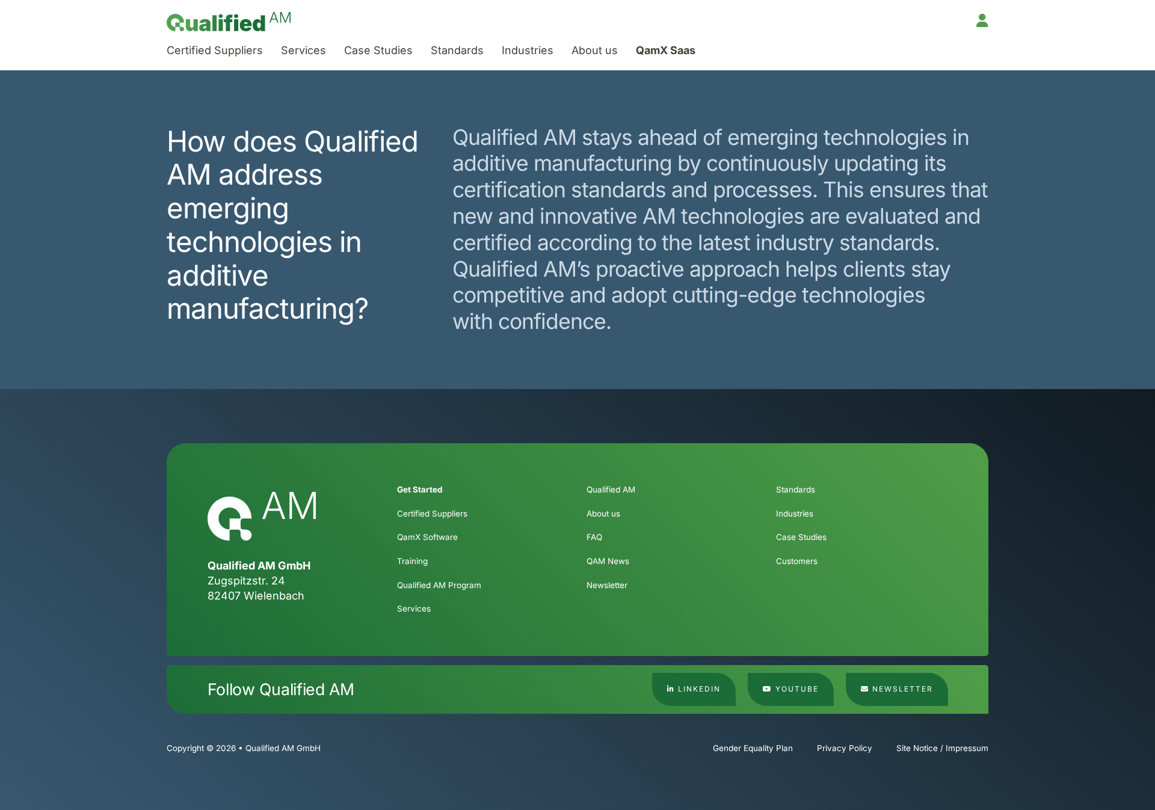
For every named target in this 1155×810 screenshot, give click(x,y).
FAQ (594, 537)
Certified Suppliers (215, 50)
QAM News (608, 561)
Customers (797, 561)
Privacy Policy (844, 748)
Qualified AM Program (439, 585)
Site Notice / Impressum (942, 748)
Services (303, 50)
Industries (527, 50)
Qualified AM (611, 489)
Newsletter (607, 585)
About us (594, 50)
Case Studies (378, 50)
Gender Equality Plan (753, 748)
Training (412, 561)
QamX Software (427, 537)
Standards (457, 50)
